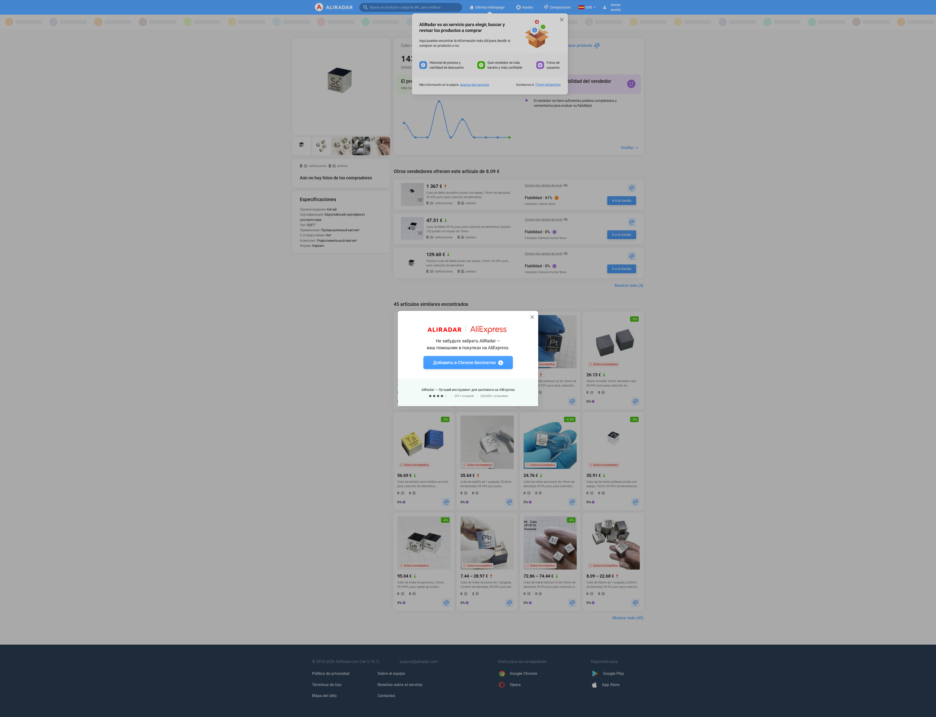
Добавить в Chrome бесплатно (464, 362)
